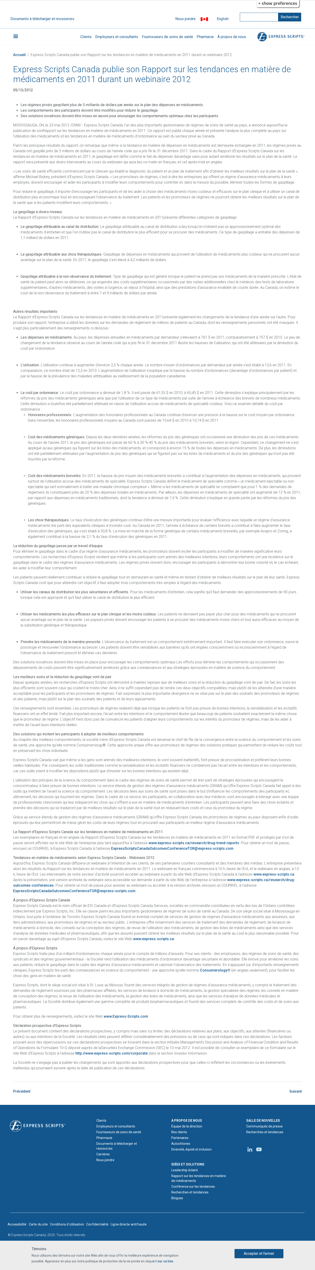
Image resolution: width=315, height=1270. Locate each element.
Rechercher (290, 17)
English (223, 19)
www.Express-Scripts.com (126, 1016)
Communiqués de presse (264, 1126)
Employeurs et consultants (116, 37)
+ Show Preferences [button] (277, 3)
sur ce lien (165, 1261)
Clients (86, 37)
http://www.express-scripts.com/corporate (111, 1053)
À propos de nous (231, 37)
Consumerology (213, 970)
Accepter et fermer (259, 1253)
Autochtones (180, 1143)
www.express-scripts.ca (273, 874)
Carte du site (38, 1224)
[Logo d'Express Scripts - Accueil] (280, 36)
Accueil (19, 55)
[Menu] (15, 37)
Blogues (177, 1198)
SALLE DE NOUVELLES (263, 1120)
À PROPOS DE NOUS (186, 1120)
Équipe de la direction (186, 1126)
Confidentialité (97, 1224)
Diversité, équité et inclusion (191, 1149)
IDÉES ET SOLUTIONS (187, 1164)
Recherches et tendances (189, 1192)
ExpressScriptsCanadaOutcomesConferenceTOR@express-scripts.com (172, 848)
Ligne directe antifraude (129, 1224)
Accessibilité (17, 1224)
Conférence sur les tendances (193, 1186)
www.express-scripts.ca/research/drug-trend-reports (194, 843)
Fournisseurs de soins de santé (167, 37)
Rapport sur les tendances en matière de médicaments (198, 1178)
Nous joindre (185, 19)
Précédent (21, 1091)
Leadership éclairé (184, 1170)
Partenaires (179, 1138)
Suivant (295, 1091)
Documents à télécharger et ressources (42, 19)
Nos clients (179, 1132)
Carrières (103, 1154)
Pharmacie (205, 37)
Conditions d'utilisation (67, 1224)
